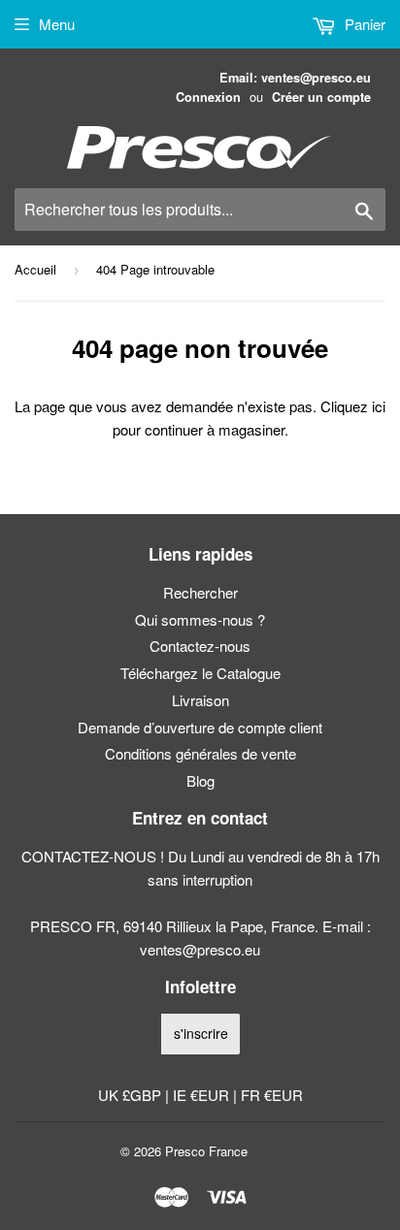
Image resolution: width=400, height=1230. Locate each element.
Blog (200, 780)
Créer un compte (321, 97)
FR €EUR (272, 1094)
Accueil (35, 269)
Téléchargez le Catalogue (200, 673)
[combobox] (200, 209)
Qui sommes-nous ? (200, 619)
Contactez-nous (200, 645)
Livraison (200, 700)
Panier (363, 24)
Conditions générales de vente (200, 753)
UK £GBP (131, 1094)
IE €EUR (203, 1094)
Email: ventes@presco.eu (295, 77)
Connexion (208, 97)
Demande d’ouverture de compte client (200, 727)
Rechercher (200, 592)
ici (378, 406)
